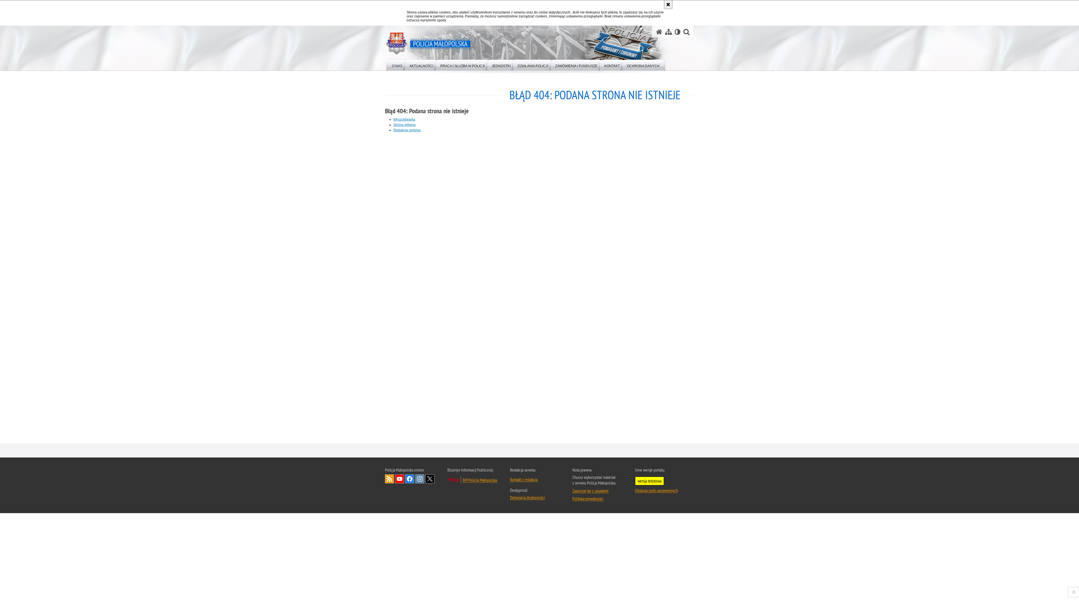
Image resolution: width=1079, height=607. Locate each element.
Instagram (419, 478)
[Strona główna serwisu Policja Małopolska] (659, 31)
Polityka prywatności (587, 498)
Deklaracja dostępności (527, 497)
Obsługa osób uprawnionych (656, 490)
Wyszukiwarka (404, 119)
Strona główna (404, 125)
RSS (389, 478)
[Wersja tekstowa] (678, 31)
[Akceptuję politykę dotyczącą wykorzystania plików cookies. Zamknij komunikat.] (668, 4)
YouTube (399, 478)
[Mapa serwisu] (668, 31)
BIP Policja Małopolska (480, 480)
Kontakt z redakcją (524, 479)
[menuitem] (397, 65)
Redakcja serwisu (407, 130)
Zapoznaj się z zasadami (590, 490)
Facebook (409, 478)
